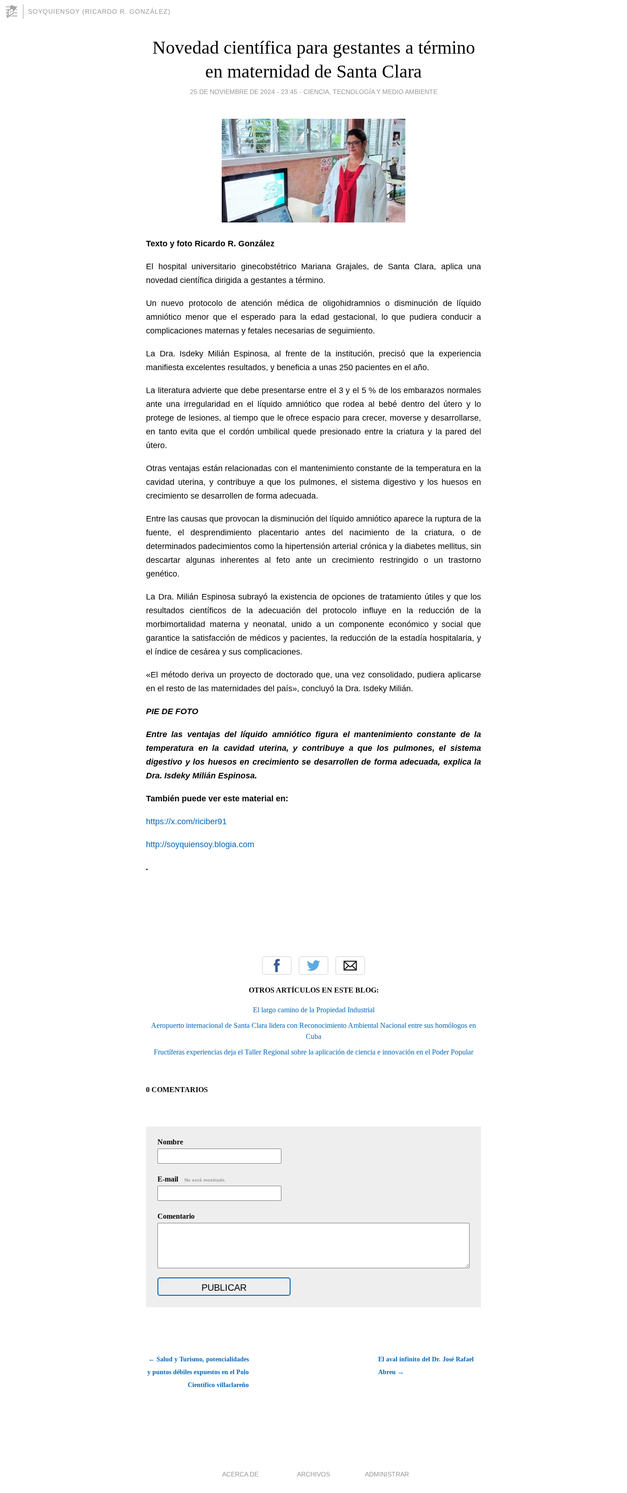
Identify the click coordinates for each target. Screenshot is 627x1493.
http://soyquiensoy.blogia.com (200, 844)
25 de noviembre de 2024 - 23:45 (243, 91)
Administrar (387, 1474)
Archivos (313, 1474)
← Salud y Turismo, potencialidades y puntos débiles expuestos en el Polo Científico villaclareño (198, 1372)
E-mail (191, 1179)
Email (350, 965)
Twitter (313, 965)
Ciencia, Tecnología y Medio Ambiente (370, 91)
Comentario (176, 1216)
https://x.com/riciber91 (186, 821)
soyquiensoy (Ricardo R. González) (99, 11)
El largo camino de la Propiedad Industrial (314, 1010)
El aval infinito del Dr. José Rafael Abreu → (426, 1366)
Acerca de (240, 1474)
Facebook (276, 965)
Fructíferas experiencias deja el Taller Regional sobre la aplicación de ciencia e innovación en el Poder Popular (313, 1052)
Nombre (170, 1142)
